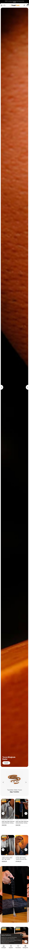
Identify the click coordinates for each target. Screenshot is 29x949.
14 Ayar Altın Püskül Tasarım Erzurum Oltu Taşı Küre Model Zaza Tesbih (21, 858)
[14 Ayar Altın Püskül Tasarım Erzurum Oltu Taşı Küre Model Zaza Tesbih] (21, 845)
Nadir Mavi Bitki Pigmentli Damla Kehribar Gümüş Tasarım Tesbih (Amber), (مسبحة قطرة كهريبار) (8, 822)
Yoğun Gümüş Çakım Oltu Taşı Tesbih (7, 858)
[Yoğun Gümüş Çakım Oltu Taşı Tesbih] (7, 845)
